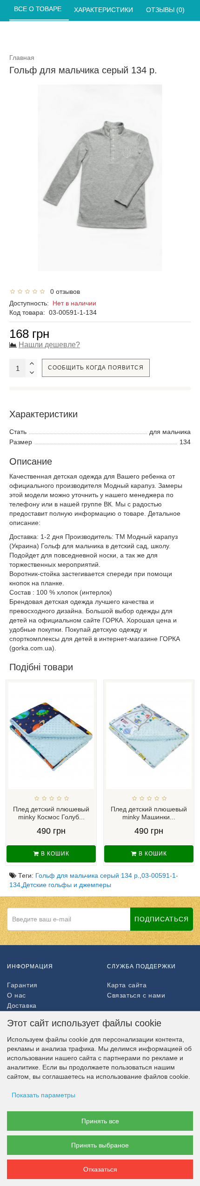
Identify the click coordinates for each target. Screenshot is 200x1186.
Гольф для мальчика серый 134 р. (87, 875)
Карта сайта (127, 985)
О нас (16, 995)
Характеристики (104, 9)
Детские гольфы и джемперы (66, 884)
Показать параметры (43, 1095)
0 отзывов (63, 291)
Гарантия (22, 985)
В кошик (54, 853)
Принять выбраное (100, 1145)
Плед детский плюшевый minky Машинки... (149, 813)
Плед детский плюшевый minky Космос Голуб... (51, 813)
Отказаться (100, 1169)
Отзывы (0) (166, 9)
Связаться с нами (136, 995)
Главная (21, 57)
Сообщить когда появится (96, 367)
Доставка (22, 1005)
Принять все (100, 1121)
